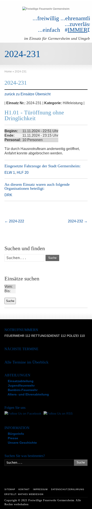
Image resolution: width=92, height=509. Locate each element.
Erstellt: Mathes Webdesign (24, 494)
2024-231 (15, 83)
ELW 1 (9, 172)
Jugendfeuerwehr (21, 385)
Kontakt (24, 489)
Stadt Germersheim (63, 166)
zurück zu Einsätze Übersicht (27, 94)
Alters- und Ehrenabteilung (28, 394)
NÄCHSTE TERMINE (21, 349)
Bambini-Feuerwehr (22, 390)
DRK (8, 195)
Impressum (40, 489)
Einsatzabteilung (20, 381)
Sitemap (9, 489)
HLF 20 (23, 172)
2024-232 (78, 221)
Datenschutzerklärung (67, 489)
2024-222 (14, 221)
